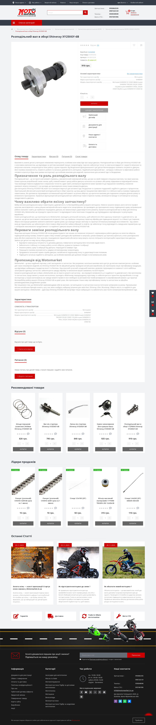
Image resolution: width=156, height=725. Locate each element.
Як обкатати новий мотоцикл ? (118, 586)
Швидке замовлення (94, 110)
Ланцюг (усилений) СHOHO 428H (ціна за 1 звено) (50, 500)
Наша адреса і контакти (94, 136)
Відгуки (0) (53, 156)
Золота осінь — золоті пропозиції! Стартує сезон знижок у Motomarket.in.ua (31, 587)
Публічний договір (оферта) (22, 692)
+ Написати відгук (25, 349)
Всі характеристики (135, 74)
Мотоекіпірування (52, 682)
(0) (98, 45)
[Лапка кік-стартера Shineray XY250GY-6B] (78, 409)
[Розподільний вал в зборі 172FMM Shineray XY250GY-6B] (132, 409)
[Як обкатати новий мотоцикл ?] (124, 562)
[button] (35, 2)
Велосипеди (50, 697)
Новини (63, 3)
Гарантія (24, 616)
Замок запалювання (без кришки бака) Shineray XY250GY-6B (105, 426)
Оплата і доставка (88, 3)
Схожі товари (81, 156)
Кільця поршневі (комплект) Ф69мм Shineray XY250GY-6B (23, 426)
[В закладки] (31, 396)
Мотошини (49, 694)
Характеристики (39, 156)
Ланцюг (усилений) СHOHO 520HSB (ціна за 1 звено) (23, 500)
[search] (85, 12)
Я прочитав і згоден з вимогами (102, 659)
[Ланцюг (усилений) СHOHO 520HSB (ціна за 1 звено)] (23, 483)
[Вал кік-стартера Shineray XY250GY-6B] (50, 409)
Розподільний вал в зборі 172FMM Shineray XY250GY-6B (132, 426)
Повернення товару (19, 698)
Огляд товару (21, 156)
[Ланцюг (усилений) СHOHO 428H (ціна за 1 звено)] (50, 483)
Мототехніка (50, 691)
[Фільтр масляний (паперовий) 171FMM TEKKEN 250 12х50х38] (105, 483)
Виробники (15, 705)
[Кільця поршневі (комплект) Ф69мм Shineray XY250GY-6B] (23, 409)
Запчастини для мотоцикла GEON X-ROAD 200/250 (122, 29)
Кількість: (84, 93)
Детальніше (76, 720)
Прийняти (138, 720)
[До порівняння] (31, 399)
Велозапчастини (52, 701)
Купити (94, 103)
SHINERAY (91, 52)
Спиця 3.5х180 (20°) (78, 498)
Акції (13, 708)
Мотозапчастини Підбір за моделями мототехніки (34, 29)
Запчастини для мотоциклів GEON (89, 29)
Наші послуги (74, 3)
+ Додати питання (25, 376)
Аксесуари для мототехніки (56, 675)
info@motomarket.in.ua (123, 690)
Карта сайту (16, 702)
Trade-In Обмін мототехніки (94, 616)
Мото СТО (127, 616)
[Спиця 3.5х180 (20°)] (78, 483)
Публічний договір (93, 116)
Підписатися (136, 655)
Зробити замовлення (135, 14)
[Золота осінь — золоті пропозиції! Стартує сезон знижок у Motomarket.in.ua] (32, 562)
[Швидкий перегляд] (31, 403)
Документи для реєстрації (95, 126)
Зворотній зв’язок (50, 3)
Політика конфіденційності (99, 659)
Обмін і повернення (19, 678)
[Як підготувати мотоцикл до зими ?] (78, 562)
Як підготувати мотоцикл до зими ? (74, 586)
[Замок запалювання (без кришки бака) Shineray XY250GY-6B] (105, 409)
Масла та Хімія (51, 678)
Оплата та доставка (93, 145)
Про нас (14, 688)
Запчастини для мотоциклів (64, 29)
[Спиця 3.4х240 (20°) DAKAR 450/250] (132, 483)
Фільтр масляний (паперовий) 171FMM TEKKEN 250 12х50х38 (105, 500)
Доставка (59, 616)
